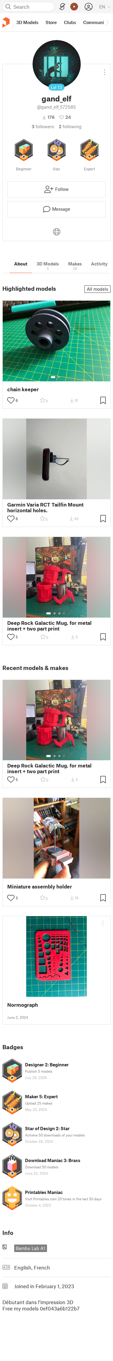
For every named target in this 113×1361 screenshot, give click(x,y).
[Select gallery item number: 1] (53, 377)
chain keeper (23, 389)
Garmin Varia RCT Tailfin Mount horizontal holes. (45, 507)
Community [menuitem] (95, 22)
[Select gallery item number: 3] (59, 613)
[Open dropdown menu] (105, 70)
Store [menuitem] (51, 22)
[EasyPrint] (62, 7)
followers (43, 126)
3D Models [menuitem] (27, 22)
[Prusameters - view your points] (74, 7)
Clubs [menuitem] (70, 22)
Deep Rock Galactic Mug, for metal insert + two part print (49, 625)
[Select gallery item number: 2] (59, 377)
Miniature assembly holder (39, 886)
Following (70, 126)
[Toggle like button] (10, 400)
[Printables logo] (6, 22)
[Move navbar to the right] (107, 22)
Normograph (22, 1005)
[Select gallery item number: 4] (64, 613)
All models (97, 289)
